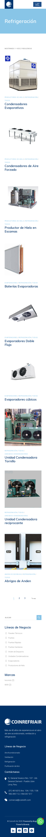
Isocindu (8, 680)
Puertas (11, 638)
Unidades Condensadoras (16, 454)
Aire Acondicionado (12, 753)
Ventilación (9, 757)
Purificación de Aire (12, 766)
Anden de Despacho (13, 574)
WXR (6, 685)
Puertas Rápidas (14, 643)
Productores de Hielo (14, 97)
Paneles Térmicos (15, 633)
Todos (7, 100)
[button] (40, 821)
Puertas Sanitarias (15, 647)
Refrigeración (31, 97)
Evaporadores (11, 283)
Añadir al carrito (17, 90)
